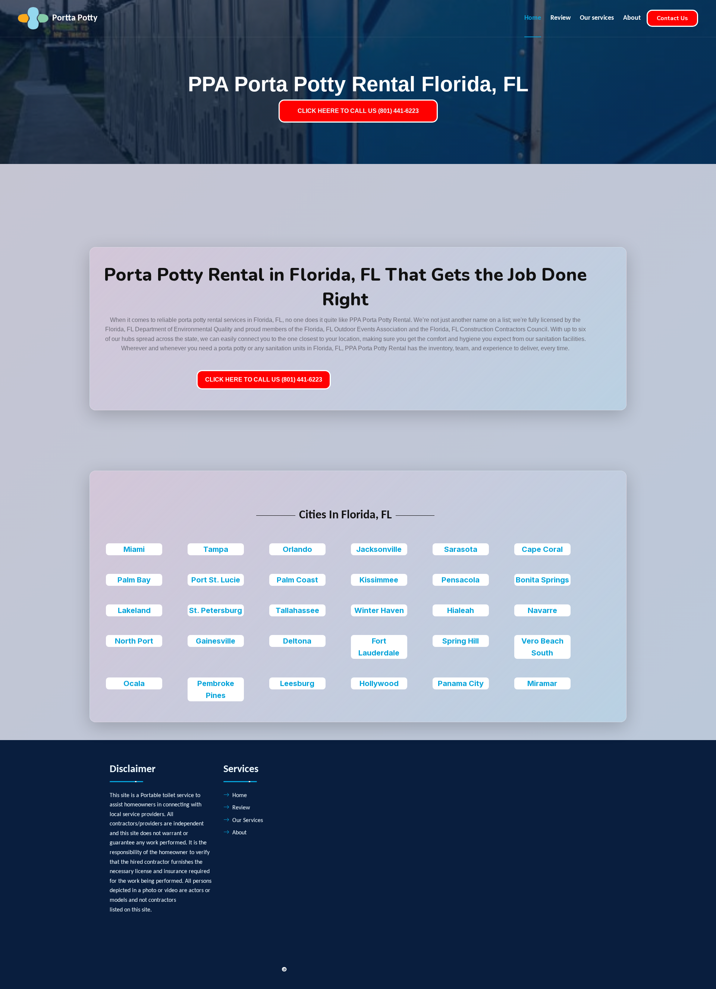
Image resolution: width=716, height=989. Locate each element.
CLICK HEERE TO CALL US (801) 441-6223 (358, 111)
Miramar (542, 683)
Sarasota (460, 549)
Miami (134, 549)
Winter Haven (379, 610)
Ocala (134, 683)
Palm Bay (134, 579)
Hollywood (379, 683)
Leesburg (297, 683)
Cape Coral (542, 549)
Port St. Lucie (215, 579)
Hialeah (460, 610)
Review (560, 18)
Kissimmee (378, 579)
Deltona (297, 640)
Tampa (215, 549)
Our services (597, 18)
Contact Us (672, 18)
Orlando (297, 549)
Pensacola (461, 579)
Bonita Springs (542, 579)
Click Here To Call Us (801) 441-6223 (263, 379)
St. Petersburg (215, 610)
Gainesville (215, 640)
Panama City (461, 683)
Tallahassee (297, 610)
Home (532, 18)
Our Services (247, 821)
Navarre (542, 610)
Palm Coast (297, 579)
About (632, 18)
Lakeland (134, 610)
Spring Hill (460, 640)
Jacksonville (379, 549)
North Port (134, 640)
